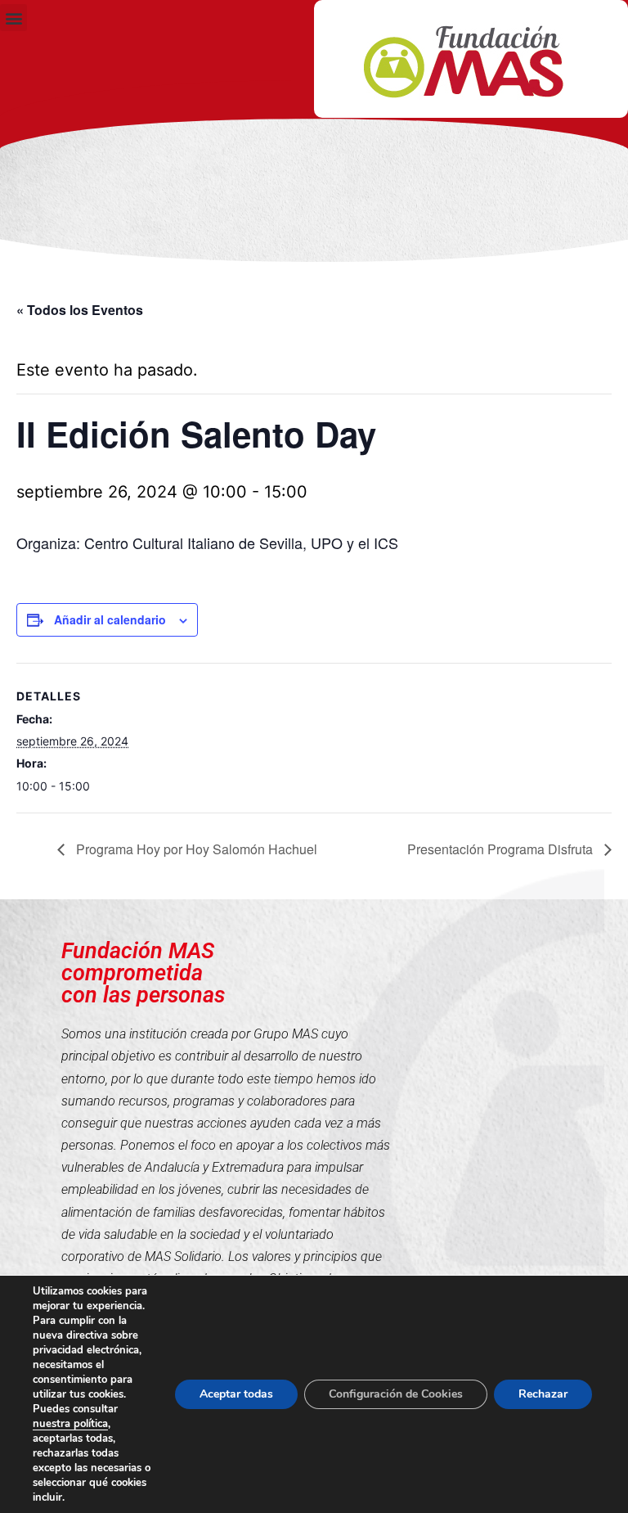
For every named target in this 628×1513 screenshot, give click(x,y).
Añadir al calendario (110, 619)
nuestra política (70, 1423)
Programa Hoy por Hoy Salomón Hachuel (195, 849)
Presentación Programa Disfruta (501, 849)
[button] (13, 17)
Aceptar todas (236, 1394)
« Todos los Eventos (79, 309)
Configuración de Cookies (396, 1394)
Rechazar (542, 1394)
